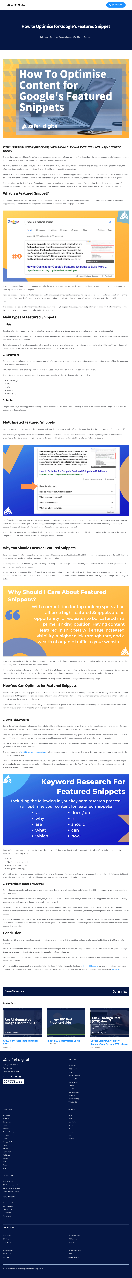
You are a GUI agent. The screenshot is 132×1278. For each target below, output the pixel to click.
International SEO (73, 1092)
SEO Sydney (72, 1254)
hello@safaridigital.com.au (11, 1071)
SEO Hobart (71, 1242)
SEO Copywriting (73, 1099)
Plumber (5, 1148)
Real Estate (6, 1155)
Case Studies (72, 1122)
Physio (5, 1145)
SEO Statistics (7, 1213)
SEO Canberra (7, 1242)
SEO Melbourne (7, 1251)
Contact (70, 1132)
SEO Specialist (72, 1069)
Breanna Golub (47, 37)
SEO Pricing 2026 (8, 1206)
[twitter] (8, 1076)
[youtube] (16, 1076)
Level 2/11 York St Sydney (11, 1065)
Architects (6, 1119)
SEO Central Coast (74, 1236)
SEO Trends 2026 (8, 1182)
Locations (71, 1139)
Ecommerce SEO (73, 1082)
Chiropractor (7, 1122)
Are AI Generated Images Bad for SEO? (22, 1023)
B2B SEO (71, 1086)
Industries (71, 1142)
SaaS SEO (71, 1089)
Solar (4, 1162)
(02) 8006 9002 (7, 1068)
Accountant (6, 1115)
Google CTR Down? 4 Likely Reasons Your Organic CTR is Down (110, 1023)
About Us (71, 1115)
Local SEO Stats (7, 1209)
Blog (69, 1129)
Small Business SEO (74, 1076)
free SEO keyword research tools (33, 752)
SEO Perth (6, 1257)
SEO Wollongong (73, 1257)
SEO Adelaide (7, 1236)
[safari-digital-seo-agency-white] (16, 1058)
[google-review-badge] (13, 1079)
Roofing (5, 1158)
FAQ (69, 1135)
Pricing (70, 1125)
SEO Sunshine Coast (74, 1251)
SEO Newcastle (7, 1254)
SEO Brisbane (7, 1239)
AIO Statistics (7, 1216)
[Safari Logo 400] (16, 3)
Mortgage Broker (8, 1142)
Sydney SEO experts (90, 966)
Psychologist (7, 1152)
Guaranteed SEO (8, 1203)
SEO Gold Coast (73, 1239)
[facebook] (4, 1076)
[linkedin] (20, 1076)
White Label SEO (73, 1102)
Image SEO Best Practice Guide (66, 1023)
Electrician (6, 1129)
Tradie (5, 1165)
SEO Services (116, 969)
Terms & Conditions (31, 1269)
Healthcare (6, 1135)
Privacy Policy (20, 1269)
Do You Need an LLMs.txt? (11, 1192)
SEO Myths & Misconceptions (12, 1185)
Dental (5, 1125)
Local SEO (71, 1072)
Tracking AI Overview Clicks (11, 1188)
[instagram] (12, 1076)
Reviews (70, 1119)
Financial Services (8, 1132)
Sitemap (40, 1269)
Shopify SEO (72, 1095)
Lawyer (5, 1139)
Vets (4, 1168)
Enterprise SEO (72, 1079)
